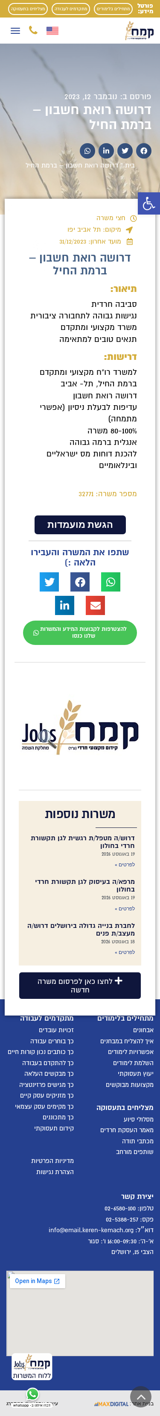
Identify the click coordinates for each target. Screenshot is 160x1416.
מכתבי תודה (138, 1141)
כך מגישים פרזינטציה (46, 1085)
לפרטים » (125, 865)
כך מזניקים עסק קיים (47, 1095)
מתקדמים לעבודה (71, 9)
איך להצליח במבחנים (127, 1041)
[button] (149, 203)
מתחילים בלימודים (113, 9)
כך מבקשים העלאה (49, 1073)
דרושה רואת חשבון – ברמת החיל (92, 117)
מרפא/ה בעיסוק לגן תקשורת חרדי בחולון (85, 885)
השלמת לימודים (133, 1063)
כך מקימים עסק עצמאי (44, 1106)
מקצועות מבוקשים (130, 1085)
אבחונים (143, 1030)
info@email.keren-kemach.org (91, 1230)
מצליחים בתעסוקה (28, 9)
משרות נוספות (80, 814)
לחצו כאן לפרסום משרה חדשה (76, 986)
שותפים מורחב (135, 1152)
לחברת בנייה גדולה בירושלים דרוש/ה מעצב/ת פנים (81, 929)
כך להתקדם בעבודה (48, 1063)
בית (130, 165)
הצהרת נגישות (55, 1172)
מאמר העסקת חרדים (127, 1130)
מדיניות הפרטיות (52, 1161)
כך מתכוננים (58, 1117)
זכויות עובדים (56, 1030)
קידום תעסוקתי (54, 1128)
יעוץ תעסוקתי (136, 1073)
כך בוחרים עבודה (52, 1041)
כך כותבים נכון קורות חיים (41, 1052)
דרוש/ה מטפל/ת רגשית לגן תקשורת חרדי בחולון (83, 842)
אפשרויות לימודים (131, 1052)
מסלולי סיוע (139, 1119)
